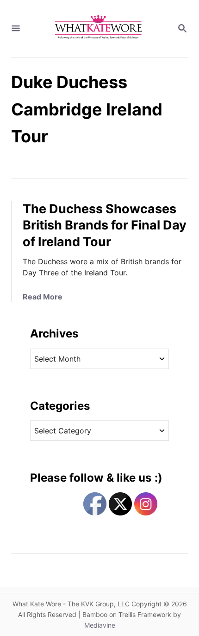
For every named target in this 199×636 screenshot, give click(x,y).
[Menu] (15, 28)
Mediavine (99, 625)
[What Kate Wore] (98, 28)
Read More (42, 296)
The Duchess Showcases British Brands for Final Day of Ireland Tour (105, 225)
